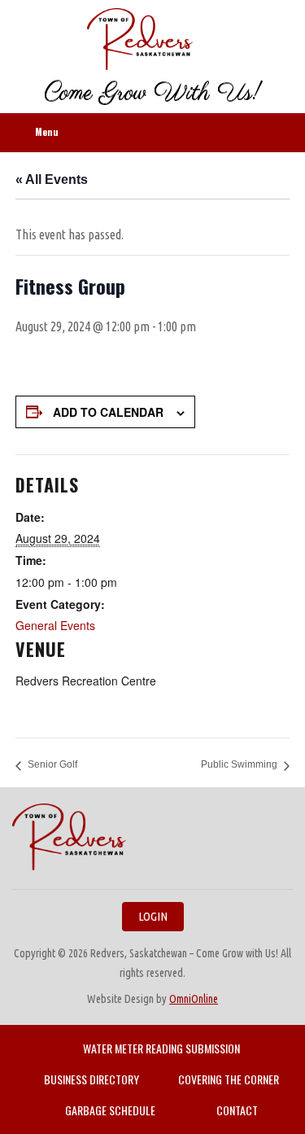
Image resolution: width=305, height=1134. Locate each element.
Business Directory (91, 1079)
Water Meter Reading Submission (161, 1048)
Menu (47, 131)
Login (153, 916)
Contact (237, 1110)
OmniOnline (193, 998)
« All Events (51, 179)
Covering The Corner (228, 1079)
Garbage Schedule (110, 1110)
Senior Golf (52, 764)
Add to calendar (108, 412)
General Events (55, 625)
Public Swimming (239, 764)
